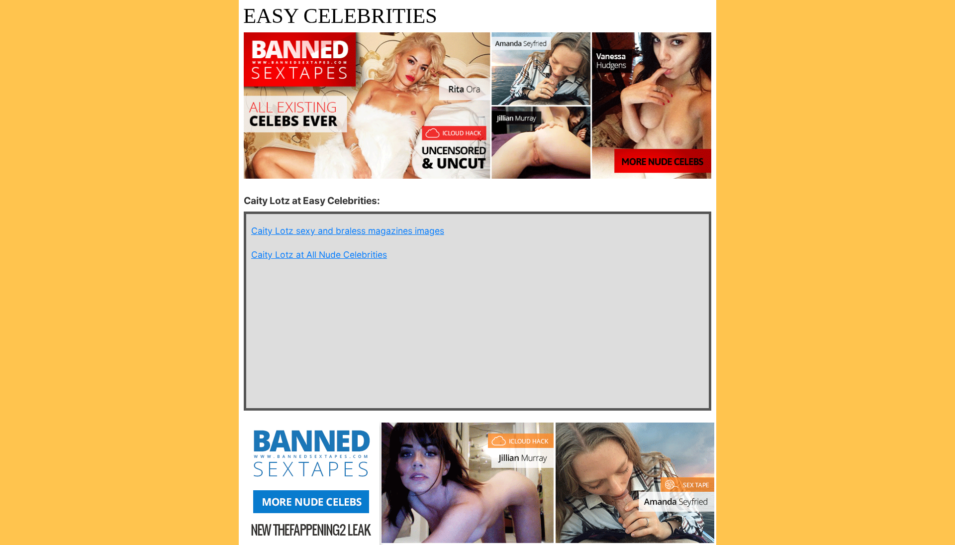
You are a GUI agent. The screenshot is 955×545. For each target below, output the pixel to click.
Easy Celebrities (340, 15)
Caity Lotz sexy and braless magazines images (347, 230)
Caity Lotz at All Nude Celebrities (319, 254)
